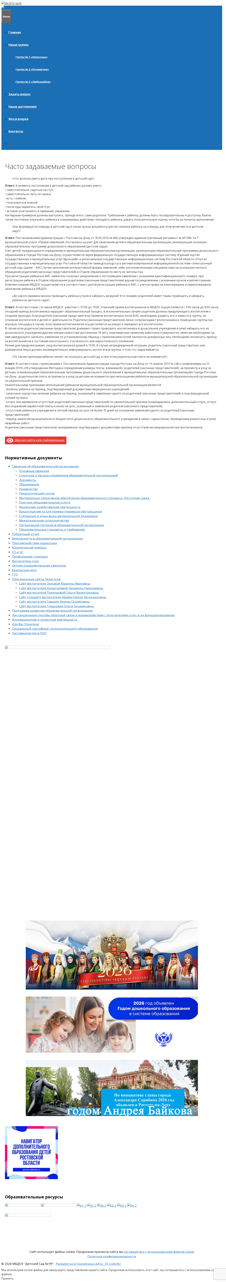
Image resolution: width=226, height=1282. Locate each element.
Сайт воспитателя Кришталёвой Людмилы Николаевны (61, 588)
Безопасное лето (24, 570)
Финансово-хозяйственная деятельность (50, 507)
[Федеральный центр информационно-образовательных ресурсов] (101, 1206)
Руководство (28, 489)
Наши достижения (22, 107)
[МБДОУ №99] (11, 8)
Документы (27, 480)
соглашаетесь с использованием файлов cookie (159, 1252)
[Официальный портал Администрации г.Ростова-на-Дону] (91, 1206)
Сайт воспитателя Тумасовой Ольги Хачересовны (56, 606)
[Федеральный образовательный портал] (122, 1206)
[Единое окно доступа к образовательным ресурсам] (132, 1206)
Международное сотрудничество (44, 520)
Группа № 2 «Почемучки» (32, 69)
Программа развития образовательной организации (52, 610)
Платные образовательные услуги (44, 502)
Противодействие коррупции (34, 543)
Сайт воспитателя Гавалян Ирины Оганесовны (54, 601)
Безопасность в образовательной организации (47, 538)
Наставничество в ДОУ (29, 633)
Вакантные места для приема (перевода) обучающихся (60, 511)
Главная (14, 32)
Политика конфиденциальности (111, 1256)
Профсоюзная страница (30, 556)
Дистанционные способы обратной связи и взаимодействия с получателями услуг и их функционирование (93, 615)
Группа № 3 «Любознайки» (33, 81)
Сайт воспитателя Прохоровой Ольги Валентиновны (59, 592)
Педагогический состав (37, 493)
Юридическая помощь (29, 547)
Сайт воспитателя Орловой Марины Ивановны (54, 583)
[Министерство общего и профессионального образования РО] (81, 1206)
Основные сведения (34, 471)
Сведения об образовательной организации (45, 466)
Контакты (15, 131)
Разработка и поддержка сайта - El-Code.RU (88, 1264)
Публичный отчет (25, 534)
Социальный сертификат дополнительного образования (55, 629)
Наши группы (18, 45)
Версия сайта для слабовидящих (39, 440)
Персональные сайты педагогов (36, 579)
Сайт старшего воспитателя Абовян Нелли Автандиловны (62, 597)
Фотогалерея (18, 119)
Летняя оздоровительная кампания (39, 565)
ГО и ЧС (17, 552)
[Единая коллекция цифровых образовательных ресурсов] (112, 1206)
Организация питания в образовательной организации (61, 525)
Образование (29, 484)
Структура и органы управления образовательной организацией (68, 475)
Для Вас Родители (25, 624)
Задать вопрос (19, 94)
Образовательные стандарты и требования (52, 529)
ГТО (15, 574)
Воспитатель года (25, 561)
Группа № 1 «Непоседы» (31, 57)
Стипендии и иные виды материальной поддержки (58, 516)
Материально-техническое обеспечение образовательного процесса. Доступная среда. (84, 498)
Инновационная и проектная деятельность (44, 619)
